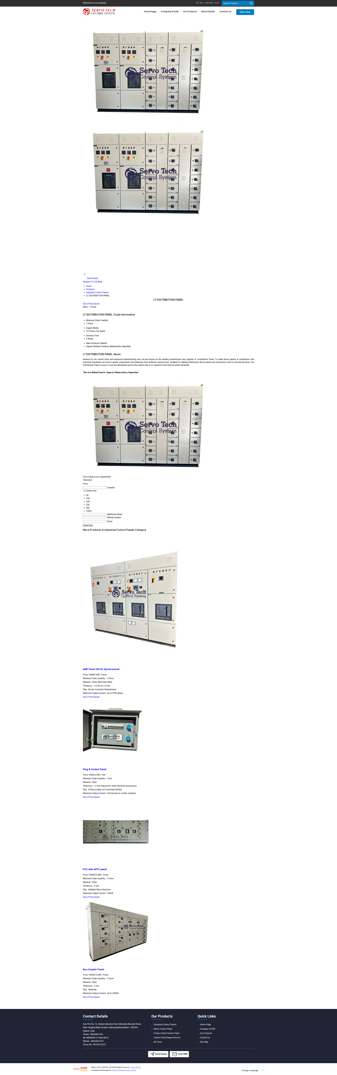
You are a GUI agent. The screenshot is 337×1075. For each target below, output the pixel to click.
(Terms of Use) (135, 1067)
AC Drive (158, 1042)
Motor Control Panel (163, 1029)
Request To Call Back (92, 281)
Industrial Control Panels (97, 292)
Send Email (245, 12)
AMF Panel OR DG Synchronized (101, 669)
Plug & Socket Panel (94, 769)
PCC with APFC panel (95, 869)
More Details (208, 11)
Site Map (204, 1042)
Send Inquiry (92, 278)
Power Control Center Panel (166, 1033)
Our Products (190, 11)
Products (90, 289)
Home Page (150, 11)
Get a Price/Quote (91, 303)
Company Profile (170, 11)
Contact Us (225, 11)
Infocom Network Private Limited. (124, 1070)
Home (89, 286)
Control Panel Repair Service (167, 1037)
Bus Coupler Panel (93, 969)
